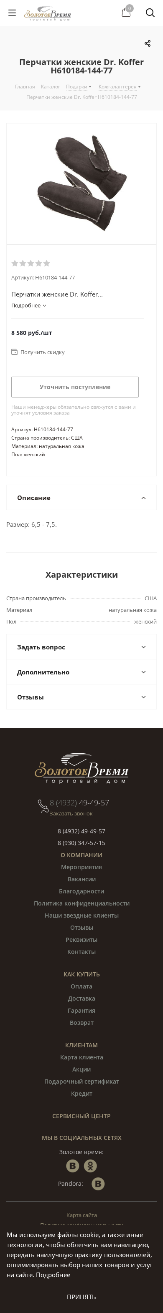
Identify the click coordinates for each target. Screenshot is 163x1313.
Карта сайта (81, 1215)
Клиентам (81, 1045)
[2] (23, 263)
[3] (31, 263)
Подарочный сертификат (81, 1081)
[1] (15, 263)
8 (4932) (79, 802)
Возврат (82, 1022)
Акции (81, 1069)
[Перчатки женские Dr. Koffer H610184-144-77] (81, 184)
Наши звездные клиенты (82, 915)
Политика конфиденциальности (82, 903)
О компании (81, 855)
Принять (81, 1297)
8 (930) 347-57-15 (81, 843)
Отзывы (81, 927)
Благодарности (81, 891)
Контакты (81, 952)
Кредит (81, 1093)
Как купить (82, 974)
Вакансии (82, 879)
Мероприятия (81, 867)
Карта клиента (81, 1057)
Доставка (81, 998)
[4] (39, 263)
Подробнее (53, 1274)
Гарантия (81, 1010)
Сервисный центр (81, 1116)
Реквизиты (81, 939)
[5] (47, 263)
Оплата (81, 986)
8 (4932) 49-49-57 (81, 831)
